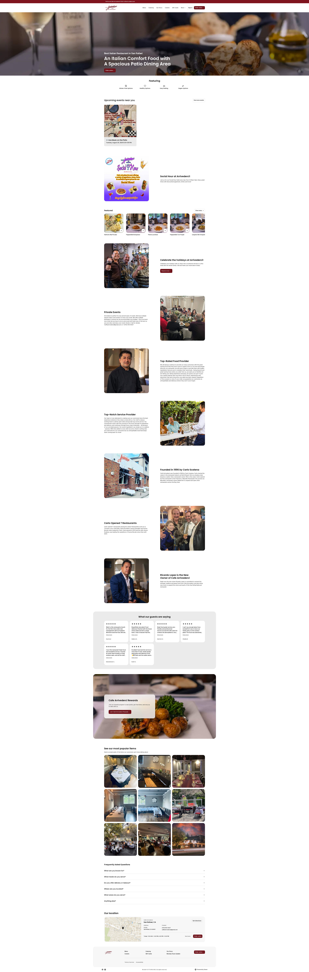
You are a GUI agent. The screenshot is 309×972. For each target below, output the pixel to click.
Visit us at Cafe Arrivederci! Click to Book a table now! (120, 1)
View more (109, 635)
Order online (197, 936)
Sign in (190, 8)
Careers (167, 8)
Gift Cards (175, 8)
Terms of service (129, 962)
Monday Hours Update (173, 954)
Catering (151, 8)
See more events (199, 100)
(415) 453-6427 (166, 928)
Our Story (159, 8)
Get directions (197, 921)
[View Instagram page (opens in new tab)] (105, 970)
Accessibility (139, 962)
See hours (187, 936)
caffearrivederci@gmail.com (170, 929)
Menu (144, 8)
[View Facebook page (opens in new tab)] (102, 970)
